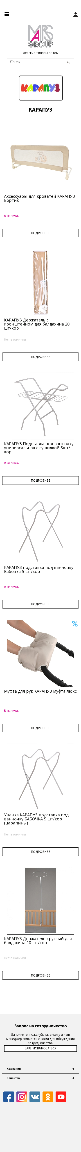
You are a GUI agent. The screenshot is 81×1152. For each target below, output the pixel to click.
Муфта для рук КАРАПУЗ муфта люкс (40, 691)
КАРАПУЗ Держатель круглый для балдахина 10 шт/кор (38, 940)
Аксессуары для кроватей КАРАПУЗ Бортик (39, 198)
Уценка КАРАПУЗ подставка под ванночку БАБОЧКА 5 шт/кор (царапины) (36, 819)
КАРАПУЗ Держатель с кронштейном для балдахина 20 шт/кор (37, 324)
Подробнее (40, 233)
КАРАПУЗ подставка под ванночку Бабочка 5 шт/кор (38, 569)
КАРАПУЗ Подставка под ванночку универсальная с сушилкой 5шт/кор (39, 447)
